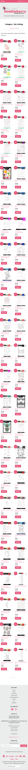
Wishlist (20, 1)
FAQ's (14, 701)
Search (14, 690)
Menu (4, 1)
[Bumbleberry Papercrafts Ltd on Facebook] (12, 709)
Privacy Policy (14, 693)
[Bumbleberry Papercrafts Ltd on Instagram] (16, 709)
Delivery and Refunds (14, 697)
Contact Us (14, 699)
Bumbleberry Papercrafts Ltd (17, 751)
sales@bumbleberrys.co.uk (14, 737)
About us (14, 691)
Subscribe (23, 745)
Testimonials (14, 702)
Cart (26, 1)
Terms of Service (14, 695)
